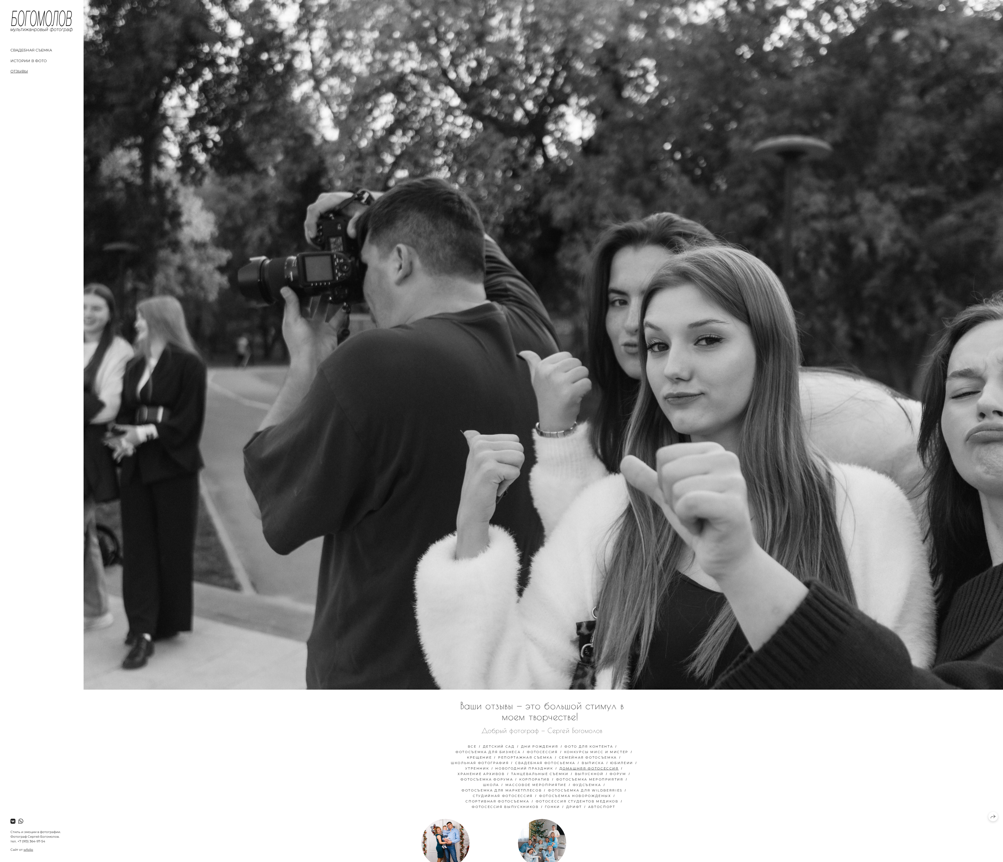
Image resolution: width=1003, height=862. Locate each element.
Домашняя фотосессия (589, 768)
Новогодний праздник (524, 768)
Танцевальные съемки (540, 774)
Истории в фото (28, 60)
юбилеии (621, 763)
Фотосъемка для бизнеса (488, 752)
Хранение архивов (481, 774)
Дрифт (574, 807)
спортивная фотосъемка (497, 801)
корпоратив (534, 779)
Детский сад (499, 746)
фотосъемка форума (486, 779)
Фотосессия (542, 752)
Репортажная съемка (525, 757)
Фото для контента (588, 746)
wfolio (28, 850)
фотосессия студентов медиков (577, 801)
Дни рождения (539, 746)
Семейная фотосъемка (588, 757)
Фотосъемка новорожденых (575, 796)
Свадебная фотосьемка (545, 763)
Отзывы (19, 71)
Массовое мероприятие (536, 785)
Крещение (479, 757)
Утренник (477, 768)
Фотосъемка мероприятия (589, 779)
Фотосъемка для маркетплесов (502, 790)
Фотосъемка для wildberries (585, 790)
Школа (491, 785)
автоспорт (601, 807)
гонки (552, 807)
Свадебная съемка (31, 50)
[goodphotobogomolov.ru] (41, 21)
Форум (618, 774)
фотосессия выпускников (505, 807)
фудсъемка (587, 785)
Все (472, 746)
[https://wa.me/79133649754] (20, 821)
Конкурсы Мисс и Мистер (596, 752)
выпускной (589, 774)
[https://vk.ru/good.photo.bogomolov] (12, 821)
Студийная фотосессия (503, 796)
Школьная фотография (480, 763)
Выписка (593, 763)
